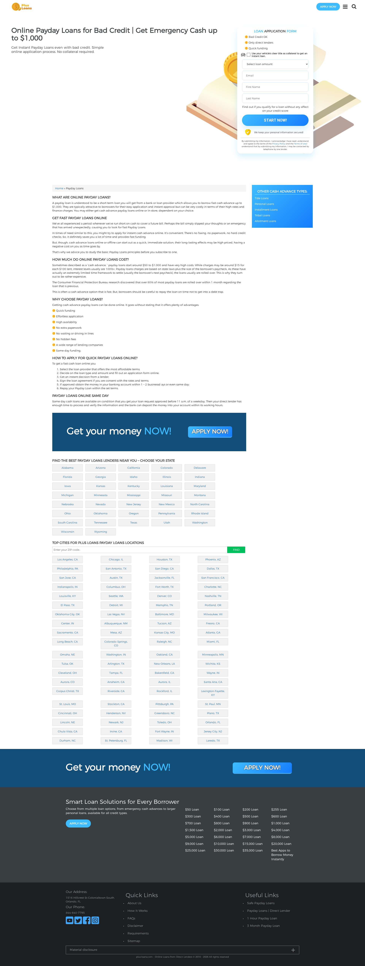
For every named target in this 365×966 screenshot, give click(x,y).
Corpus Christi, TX (67, 691)
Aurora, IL (164, 682)
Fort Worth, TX (164, 587)
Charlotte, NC (213, 587)
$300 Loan (193, 816)
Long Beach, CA (67, 641)
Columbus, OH (115, 587)
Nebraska (68, 504)
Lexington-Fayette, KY (213, 693)
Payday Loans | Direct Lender (268, 911)
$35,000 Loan (253, 850)
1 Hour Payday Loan (262, 918)
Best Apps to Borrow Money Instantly (282, 855)
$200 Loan (250, 809)
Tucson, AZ (164, 623)
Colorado (167, 467)
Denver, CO (164, 596)
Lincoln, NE (67, 722)
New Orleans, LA (164, 663)
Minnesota (100, 495)
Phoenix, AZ (213, 559)
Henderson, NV (116, 713)
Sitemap (134, 941)
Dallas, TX (213, 568)
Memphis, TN (164, 605)
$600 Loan (279, 816)
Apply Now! (210, 431)
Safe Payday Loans (261, 903)
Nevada (101, 504)
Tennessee (100, 522)
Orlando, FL (213, 722)
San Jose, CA (67, 577)
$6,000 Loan (223, 837)
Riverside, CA (116, 691)
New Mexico (167, 504)
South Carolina (67, 522)
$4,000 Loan (280, 830)
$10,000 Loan (224, 844)
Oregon (134, 513)
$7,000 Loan (252, 837)
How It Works (138, 911)
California (133, 467)
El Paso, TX (68, 605)
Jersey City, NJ (213, 731)
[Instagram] (95, 920)
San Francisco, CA (213, 577)
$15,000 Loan (253, 844)
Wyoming (100, 531)
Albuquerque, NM (116, 623)
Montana (200, 495)
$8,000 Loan (280, 837)
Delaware (200, 467)
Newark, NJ (116, 722)
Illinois (167, 477)
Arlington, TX (116, 663)
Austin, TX (116, 577)
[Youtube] (69, 920)
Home (59, 188)
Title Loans (261, 198)
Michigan (67, 495)
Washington (200, 522)
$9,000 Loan (194, 844)
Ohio (67, 513)
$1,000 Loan (280, 823)
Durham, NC (68, 740)
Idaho (133, 477)
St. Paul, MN (213, 704)
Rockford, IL (164, 691)
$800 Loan (222, 823)
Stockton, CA (116, 704)
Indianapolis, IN (67, 587)
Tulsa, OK (67, 663)
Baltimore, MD (164, 614)
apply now (328, 6)
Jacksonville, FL (164, 577)
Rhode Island (200, 513)
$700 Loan (193, 823)
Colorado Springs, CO (116, 643)
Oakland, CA (164, 654)
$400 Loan (222, 816)
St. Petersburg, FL (116, 740)
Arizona (101, 467)
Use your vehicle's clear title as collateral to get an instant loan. (279, 54)
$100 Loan (222, 809)
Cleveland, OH (67, 673)
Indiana (200, 477)
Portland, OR (213, 605)
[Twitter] (78, 920)
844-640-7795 (75, 912)
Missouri (166, 495)
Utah (167, 522)
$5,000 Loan (194, 837)
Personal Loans (264, 204)
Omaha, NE (67, 654)
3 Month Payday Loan (263, 926)
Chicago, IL (116, 559)
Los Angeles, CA (67, 559)
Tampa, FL (116, 673)
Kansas (100, 486)
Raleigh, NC (164, 641)
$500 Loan (250, 816)
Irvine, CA (116, 731)
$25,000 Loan (195, 850)
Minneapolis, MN (213, 654)
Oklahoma (100, 513)
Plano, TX (213, 713)
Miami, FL (213, 641)
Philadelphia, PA (67, 568)
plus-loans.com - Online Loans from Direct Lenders (164, 956)
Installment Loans (266, 209)
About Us (134, 903)
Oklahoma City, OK (67, 614)
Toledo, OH (164, 722)
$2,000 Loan (223, 830)
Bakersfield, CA (164, 673)
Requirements (138, 933)
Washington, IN (116, 654)
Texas (133, 522)
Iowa (67, 486)
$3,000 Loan (252, 830)
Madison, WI (164, 740)
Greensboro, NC (164, 713)
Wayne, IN (213, 673)
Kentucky (134, 486)
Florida (67, 477)
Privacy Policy (278, 143)
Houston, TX (164, 559)
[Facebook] (86, 920)
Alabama (67, 467)
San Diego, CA (164, 568)
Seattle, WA (116, 596)
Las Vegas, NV (116, 614)
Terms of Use (300, 143)
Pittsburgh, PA (165, 704)
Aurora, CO (67, 682)
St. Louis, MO (67, 704)
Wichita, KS (213, 663)
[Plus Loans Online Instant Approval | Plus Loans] (23, 6)
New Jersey (133, 504)
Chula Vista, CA (67, 731)
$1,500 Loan (194, 830)
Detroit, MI (116, 605)
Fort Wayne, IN (164, 731)
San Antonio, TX (116, 568)
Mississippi (133, 495)
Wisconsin (67, 531)
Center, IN (67, 623)
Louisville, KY (67, 596)
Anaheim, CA (116, 682)
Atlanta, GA (213, 632)
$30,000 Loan (224, 850)
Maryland (200, 486)
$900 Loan (250, 823)
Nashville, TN (213, 596)
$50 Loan (192, 809)
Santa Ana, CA (213, 682)
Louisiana (167, 486)
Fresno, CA (213, 623)
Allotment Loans (265, 221)
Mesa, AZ (116, 632)
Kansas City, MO (164, 632)
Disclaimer (135, 926)
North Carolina (199, 504)
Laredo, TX (213, 740)
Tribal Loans (262, 215)
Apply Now (78, 823)
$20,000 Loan (281, 844)
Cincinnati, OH (67, 713)
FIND (236, 549)
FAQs (131, 918)
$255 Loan (279, 809)
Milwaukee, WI (213, 614)
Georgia (100, 477)
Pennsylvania (166, 513)
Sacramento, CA (67, 632)
